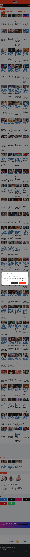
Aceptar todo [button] (23, 283)
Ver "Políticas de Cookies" (16, 276)
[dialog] (14, 278)
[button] (7, 283)
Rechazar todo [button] (14, 283)
